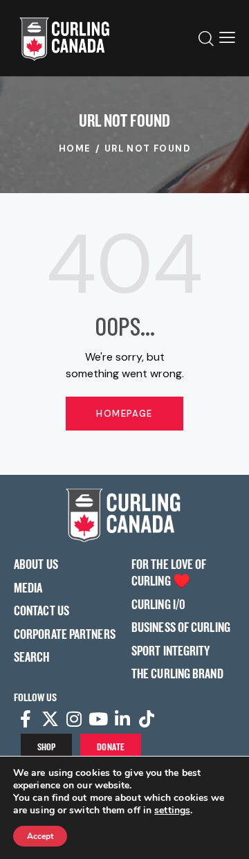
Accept (40, 836)
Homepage (124, 413)
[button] (227, 38)
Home (75, 148)
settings (172, 810)
